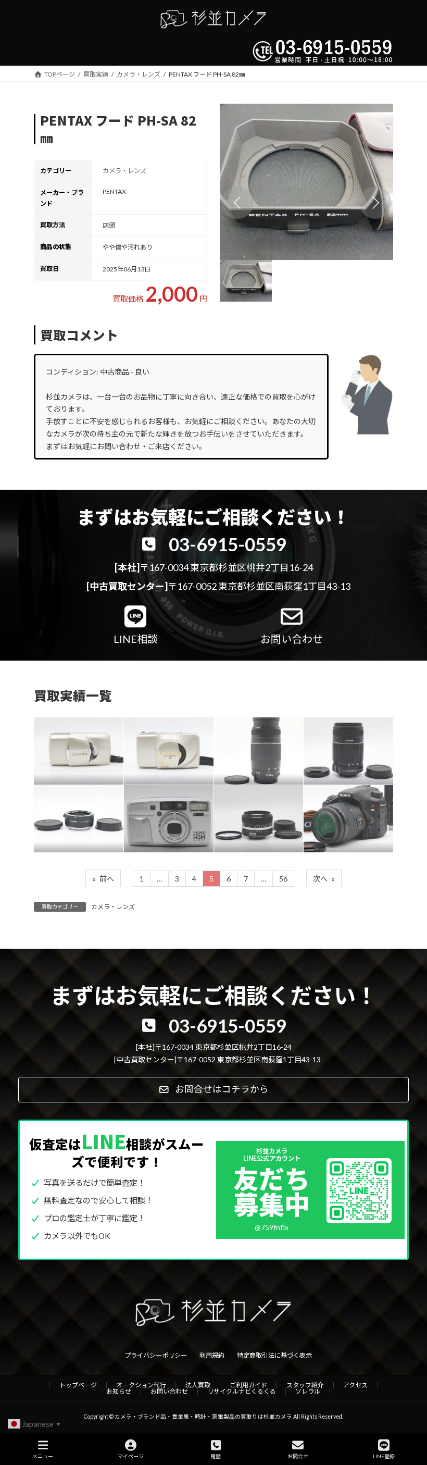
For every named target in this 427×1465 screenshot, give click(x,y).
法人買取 (197, 1385)
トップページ (78, 1385)
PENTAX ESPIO (165, 810)
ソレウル (307, 1391)
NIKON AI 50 (248, 810)
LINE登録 (384, 1456)
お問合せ (297, 1456)
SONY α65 (334, 810)
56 (283, 878)
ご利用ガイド (248, 1385)
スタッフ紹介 (305, 1385)
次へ (324, 878)
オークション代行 (141, 1385)
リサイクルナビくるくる (241, 1391)
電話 (215, 1456)
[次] (375, 203)
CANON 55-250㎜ (345, 742)
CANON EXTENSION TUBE (69, 809)
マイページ (131, 1456)
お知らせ (118, 1391)
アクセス (355, 1385)
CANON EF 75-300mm (253, 742)
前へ (103, 878)
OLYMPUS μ (157, 742)
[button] (306, 182)
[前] (237, 203)
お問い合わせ (169, 1391)
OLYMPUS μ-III (73, 742)
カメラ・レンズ (124, 171)
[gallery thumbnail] (246, 281)
